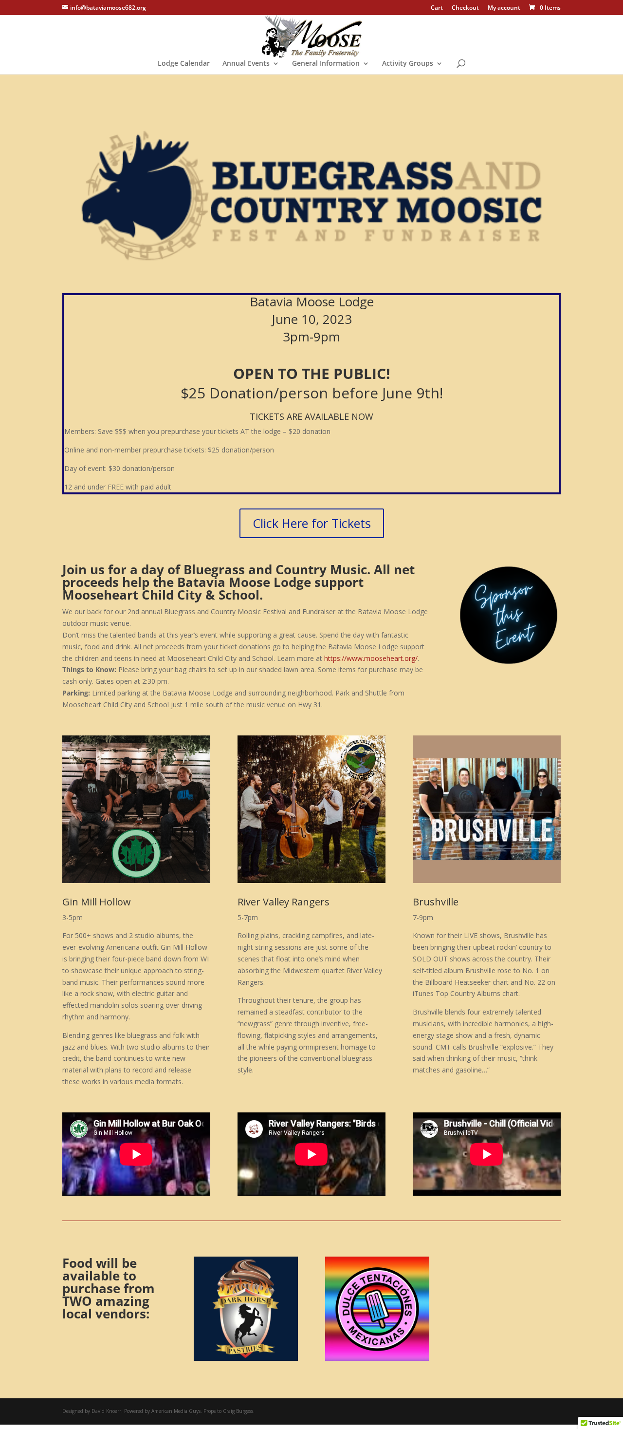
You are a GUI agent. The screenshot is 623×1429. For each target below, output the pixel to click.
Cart (437, 8)
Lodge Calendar (184, 64)
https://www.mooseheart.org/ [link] (371, 658)
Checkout (465, 8)
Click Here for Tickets (312, 523)
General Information (326, 64)
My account (504, 8)
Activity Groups (407, 64)
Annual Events (246, 64)
